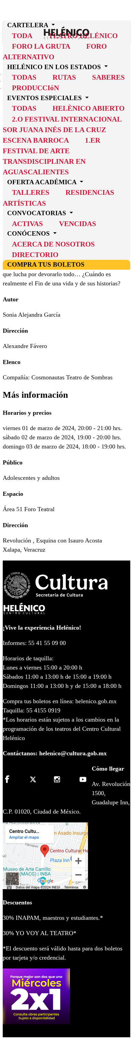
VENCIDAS (77, 223)
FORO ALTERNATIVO (55, 51)
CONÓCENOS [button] (29, 233)
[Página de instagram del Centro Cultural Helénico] (58, 779)
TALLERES (30, 192)
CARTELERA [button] (28, 25)
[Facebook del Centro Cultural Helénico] (11, 779)
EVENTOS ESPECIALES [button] (45, 97)
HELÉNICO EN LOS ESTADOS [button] (55, 66)
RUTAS (64, 77)
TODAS (24, 77)
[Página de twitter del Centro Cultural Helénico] (35, 779)
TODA (22, 36)
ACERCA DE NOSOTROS (53, 244)
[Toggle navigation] (127, 22)
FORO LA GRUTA (41, 46)
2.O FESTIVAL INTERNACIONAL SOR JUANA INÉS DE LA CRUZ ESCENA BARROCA (62, 129)
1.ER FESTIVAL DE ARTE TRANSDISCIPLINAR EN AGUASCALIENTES (51, 156)
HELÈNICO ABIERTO (88, 108)
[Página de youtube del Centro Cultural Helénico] (82, 779)
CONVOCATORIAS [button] (37, 213)
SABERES (108, 77)
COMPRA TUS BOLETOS (46, 264)
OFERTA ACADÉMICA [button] (42, 182)
